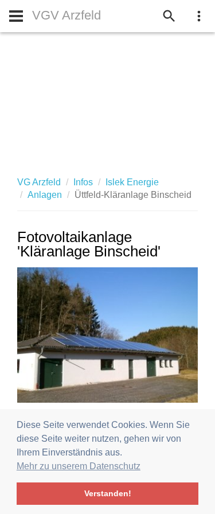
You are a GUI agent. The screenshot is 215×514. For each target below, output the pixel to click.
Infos (83, 182)
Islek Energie (132, 182)
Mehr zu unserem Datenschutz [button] (78, 466)
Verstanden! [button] (107, 493)
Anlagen (45, 195)
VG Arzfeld (39, 182)
